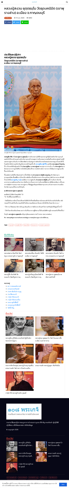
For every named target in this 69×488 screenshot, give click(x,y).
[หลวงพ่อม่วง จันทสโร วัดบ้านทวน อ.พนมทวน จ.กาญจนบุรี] (55, 244)
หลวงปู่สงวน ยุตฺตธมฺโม (44, 225)
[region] (34, 484)
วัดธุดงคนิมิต (26, 225)
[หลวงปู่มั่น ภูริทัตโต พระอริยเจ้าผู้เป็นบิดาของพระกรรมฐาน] (20, 326)
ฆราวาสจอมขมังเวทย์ (14, 286)
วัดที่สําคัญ (11, 308)
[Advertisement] (34, 36)
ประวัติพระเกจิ (12, 294)
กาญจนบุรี (11, 225)
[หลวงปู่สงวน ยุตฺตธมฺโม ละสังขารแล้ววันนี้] (55, 265)
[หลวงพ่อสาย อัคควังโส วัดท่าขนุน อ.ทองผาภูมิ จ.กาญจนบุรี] (13, 244)
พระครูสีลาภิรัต (18, 225)
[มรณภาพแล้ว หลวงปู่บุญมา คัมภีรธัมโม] (49, 353)
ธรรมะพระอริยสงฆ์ (13, 289)
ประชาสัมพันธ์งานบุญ (14, 291)
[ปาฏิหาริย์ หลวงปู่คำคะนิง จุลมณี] (20, 381)
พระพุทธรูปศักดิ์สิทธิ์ (14, 305)
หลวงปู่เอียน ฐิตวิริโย (41, 164)
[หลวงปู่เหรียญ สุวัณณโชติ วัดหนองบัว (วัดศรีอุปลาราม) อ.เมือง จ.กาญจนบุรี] (34, 265)
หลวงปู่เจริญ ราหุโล (16, 180)
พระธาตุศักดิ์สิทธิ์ (13, 302)
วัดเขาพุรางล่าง (34, 225)
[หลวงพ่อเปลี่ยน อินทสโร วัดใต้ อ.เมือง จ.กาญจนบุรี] (34, 244)
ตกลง (63, 484)
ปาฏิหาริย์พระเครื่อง (14, 300)
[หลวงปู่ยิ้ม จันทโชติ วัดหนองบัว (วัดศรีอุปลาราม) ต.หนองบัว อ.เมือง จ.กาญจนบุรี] (13, 265)
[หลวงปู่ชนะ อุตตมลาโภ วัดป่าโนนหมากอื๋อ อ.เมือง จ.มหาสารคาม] (49, 326)
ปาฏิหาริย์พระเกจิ (13, 297)
